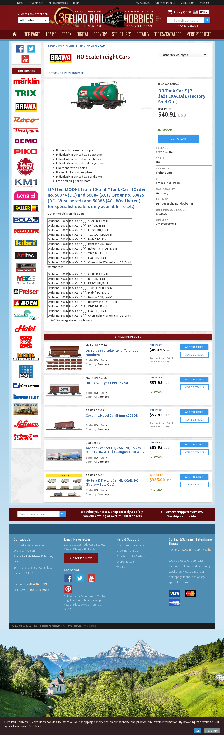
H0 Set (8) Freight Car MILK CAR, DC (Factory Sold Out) (112, 482)
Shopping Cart (125, 562)
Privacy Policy (90, 625)
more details (194, 354)
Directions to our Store (130, 545)
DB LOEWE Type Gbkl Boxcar (107, 383)
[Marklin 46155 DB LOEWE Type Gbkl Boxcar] (64, 390)
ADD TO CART (194, 347)
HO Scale (69, 45)
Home (51, 45)
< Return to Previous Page (65, 73)
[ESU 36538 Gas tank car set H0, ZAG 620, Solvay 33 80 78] (64, 455)
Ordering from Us (165, 3)
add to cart (178, 139)
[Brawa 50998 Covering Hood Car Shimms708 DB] (64, 422)
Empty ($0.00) (183, 12)
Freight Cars (82, 45)
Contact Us (187, 3)
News (20, 3)
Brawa (59, 45)
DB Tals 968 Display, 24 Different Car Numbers (113, 352)
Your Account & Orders (130, 556)
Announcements (58, 3)
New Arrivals (36, 3)
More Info (211, 731)
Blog (76, 3)
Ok (198, 731)
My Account (143, 3)
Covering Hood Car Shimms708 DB (112, 415)
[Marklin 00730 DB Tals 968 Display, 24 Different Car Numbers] (64, 357)
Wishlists (204, 3)
